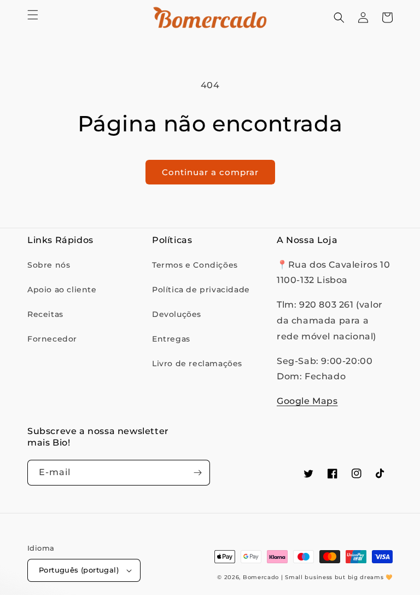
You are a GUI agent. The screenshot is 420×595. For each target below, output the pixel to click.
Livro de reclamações (197, 363)
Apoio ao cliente (62, 289)
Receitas (45, 314)
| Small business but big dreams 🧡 (337, 577)
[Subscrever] (197, 473)
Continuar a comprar (210, 172)
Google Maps (307, 401)
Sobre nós (48, 265)
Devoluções (176, 314)
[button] (33, 15)
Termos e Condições (195, 265)
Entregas (171, 339)
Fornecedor (52, 339)
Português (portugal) (79, 569)
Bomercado (261, 577)
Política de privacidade (201, 289)
